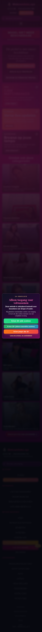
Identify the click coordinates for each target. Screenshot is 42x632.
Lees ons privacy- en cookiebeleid (21, 335)
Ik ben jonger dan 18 (21, 331)
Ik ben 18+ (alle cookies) (21, 321)
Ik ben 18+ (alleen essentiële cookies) (21, 326)
